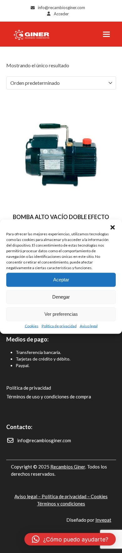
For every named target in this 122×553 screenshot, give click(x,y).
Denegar (61, 297)
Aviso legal (89, 325)
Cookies (31, 325)
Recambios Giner (67, 466)
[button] (112, 227)
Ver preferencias (61, 314)
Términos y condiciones (61, 503)
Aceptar (61, 279)
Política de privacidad (59, 325)
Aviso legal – (28, 496)
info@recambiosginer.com (61, 7)
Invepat (103, 520)
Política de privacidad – (66, 496)
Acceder (61, 13)
